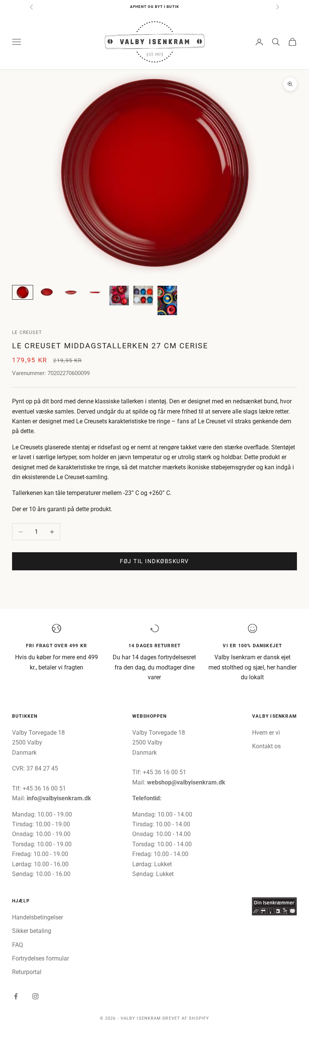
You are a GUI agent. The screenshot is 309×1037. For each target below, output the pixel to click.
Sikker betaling (31, 930)
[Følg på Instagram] (35, 996)
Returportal (26, 972)
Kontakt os (266, 746)
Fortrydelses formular (40, 958)
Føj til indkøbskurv (154, 561)
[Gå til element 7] (167, 300)
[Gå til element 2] (46, 292)
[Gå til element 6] (143, 295)
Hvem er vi (266, 732)
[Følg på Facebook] (16, 996)
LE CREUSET (27, 332)
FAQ (17, 944)
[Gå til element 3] (70, 292)
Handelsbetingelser (37, 917)
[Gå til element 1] (22, 292)
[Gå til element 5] (119, 295)
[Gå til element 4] (95, 292)
